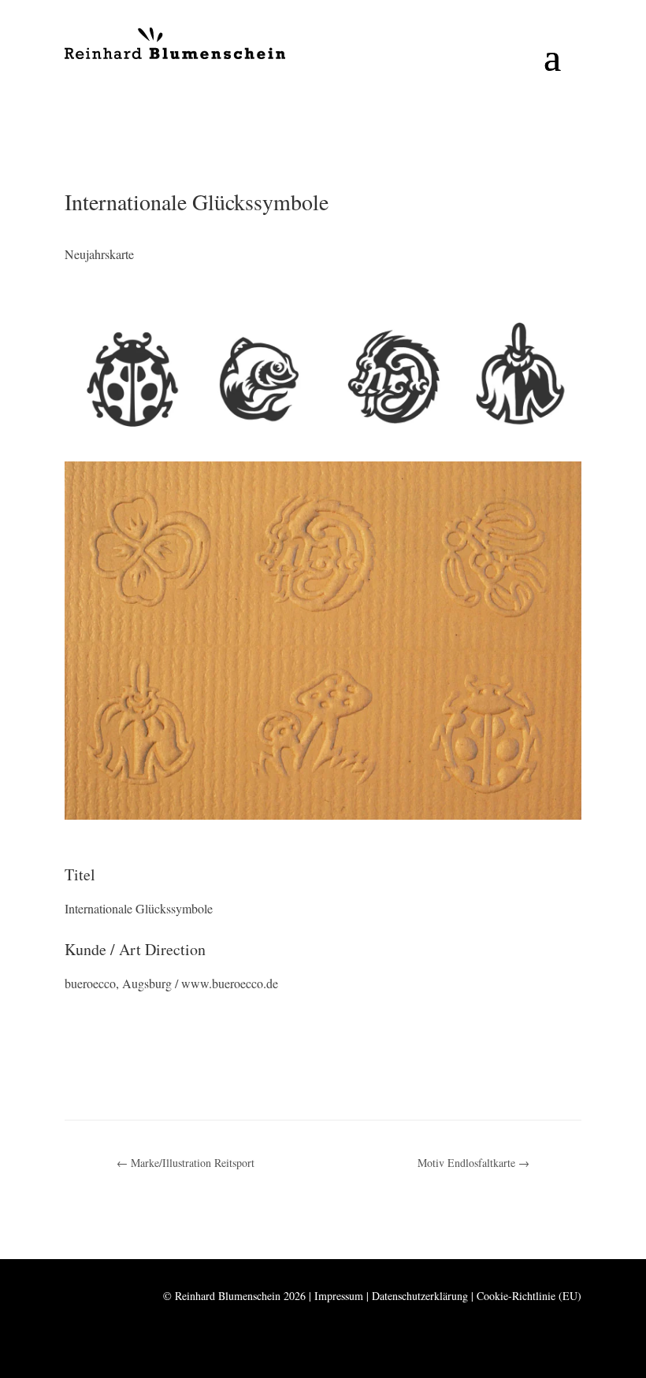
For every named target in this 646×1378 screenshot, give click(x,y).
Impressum (338, 1295)
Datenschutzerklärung (420, 1295)
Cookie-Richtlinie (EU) (529, 1295)
